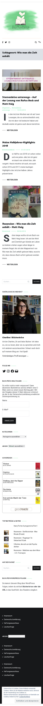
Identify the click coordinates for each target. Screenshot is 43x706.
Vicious (6, 464)
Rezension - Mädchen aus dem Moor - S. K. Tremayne (27, 551)
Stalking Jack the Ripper (13, 481)
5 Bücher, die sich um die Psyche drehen (25, 545)
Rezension (6, 231)
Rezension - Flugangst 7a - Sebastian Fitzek (23, 539)
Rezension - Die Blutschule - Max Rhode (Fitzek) (25, 533)
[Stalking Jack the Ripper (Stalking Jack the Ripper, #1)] (38, 486)
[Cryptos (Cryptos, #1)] (38, 477)
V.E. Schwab (7, 465)
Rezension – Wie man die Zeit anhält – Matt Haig (19, 225)
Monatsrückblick (8, 150)
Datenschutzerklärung (12, 619)
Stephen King (7, 491)
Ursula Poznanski (9, 474)
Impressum (8, 616)
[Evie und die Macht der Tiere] (38, 503)
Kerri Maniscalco (9, 482)
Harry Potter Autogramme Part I (25, 526)
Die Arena (7, 489)
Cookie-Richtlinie (24, 697)
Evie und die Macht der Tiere (14, 498)
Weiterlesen (12, 130)
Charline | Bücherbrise (13, 337)
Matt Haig (7, 499)
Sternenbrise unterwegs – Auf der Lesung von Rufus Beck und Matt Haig (20, 100)
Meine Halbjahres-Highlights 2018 (18, 144)
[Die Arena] (38, 495)
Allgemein (6, 108)
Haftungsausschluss (11, 623)
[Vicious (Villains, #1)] (38, 469)
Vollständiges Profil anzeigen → (15, 356)
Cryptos (6, 472)
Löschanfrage (9, 627)
